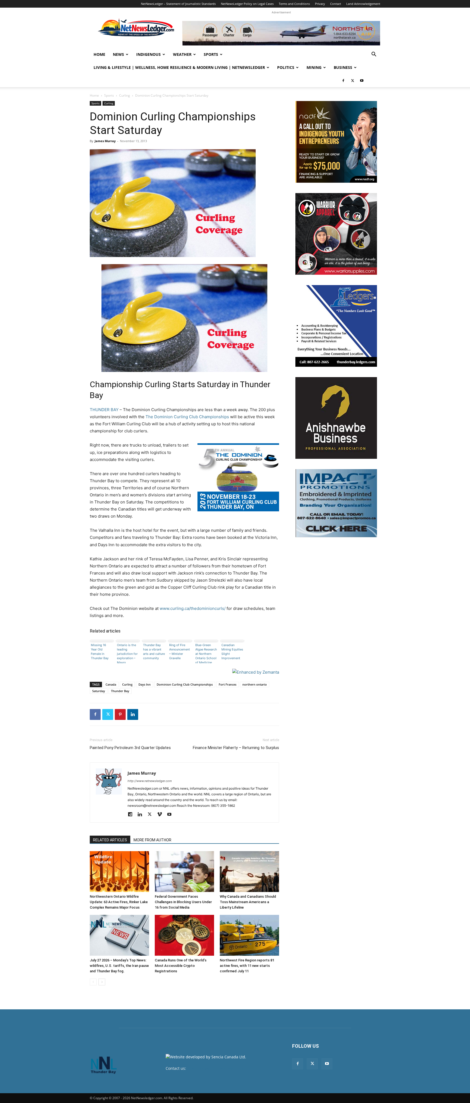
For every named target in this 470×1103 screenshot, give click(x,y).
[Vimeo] (161, 814)
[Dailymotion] (132, 814)
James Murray (105, 141)
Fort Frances (227, 684)
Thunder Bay (120, 691)
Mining (314, 67)
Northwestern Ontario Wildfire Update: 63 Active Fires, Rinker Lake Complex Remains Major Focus (119, 901)
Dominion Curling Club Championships (185, 684)
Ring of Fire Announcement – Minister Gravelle (179, 651)
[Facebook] (343, 80)
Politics (285, 67)
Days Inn (144, 684)
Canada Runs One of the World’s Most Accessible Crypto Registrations (180, 965)
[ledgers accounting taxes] (336, 326)
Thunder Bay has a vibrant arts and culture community (154, 651)
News (118, 54)
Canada (111, 684)
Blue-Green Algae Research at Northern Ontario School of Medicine (206, 653)
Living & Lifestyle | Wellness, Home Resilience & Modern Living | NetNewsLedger (179, 67)
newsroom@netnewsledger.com (216, 1068)
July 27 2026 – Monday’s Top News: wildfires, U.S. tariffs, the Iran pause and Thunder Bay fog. (119, 965)
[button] (373, 54)
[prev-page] (93, 982)
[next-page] (101, 982)
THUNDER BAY (104, 409)
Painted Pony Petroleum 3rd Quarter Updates (130, 747)
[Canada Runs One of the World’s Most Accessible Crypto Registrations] (184, 935)
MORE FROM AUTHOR (152, 840)
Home (99, 54)
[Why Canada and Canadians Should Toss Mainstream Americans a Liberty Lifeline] (249, 871)
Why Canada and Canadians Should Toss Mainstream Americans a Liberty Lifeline (248, 901)
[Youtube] (362, 80)
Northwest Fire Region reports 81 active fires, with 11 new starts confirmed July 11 (247, 965)
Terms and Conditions (294, 4)
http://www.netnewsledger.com (150, 781)
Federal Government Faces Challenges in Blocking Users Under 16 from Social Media (183, 901)
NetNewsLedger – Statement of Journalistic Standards (178, 4)
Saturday (98, 691)
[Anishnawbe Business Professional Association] (336, 418)
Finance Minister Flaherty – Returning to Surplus (236, 747)
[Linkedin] (132, 714)
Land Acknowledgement (363, 4)
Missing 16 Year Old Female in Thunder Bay (100, 651)
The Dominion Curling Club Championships (187, 416)
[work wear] (336, 234)
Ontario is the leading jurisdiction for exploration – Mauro (127, 653)
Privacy (320, 4)
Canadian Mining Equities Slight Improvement (232, 651)
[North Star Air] (281, 33)
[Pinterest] (120, 714)
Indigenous (148, 54)
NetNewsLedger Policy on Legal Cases (247, 4)
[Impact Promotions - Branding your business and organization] (336, 503)
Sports (211, 54)
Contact (335, 4)
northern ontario (254, 684)
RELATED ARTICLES (110, 840)
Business (343, 67)
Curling (124, 95)
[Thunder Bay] (184, 318)
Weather (182, 54)
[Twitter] (352, 80)
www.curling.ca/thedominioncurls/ (192, 608)
